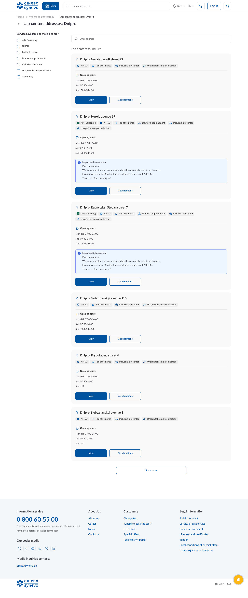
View (91, 100)
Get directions (125, 100)
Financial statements (192, 529)
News (91, 529)
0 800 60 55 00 (37, 520)
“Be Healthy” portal (134, 539)
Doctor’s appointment (33, 58)
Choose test (130, 518)
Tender (184, 539)
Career (92, 523)
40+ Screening (29, 40)
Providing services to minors (196, 550)
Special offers (131, 534)
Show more (151, 470)
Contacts (93, 534)
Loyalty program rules (192, 523)
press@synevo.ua (27, 565)
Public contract (189, 518)
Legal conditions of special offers (199, 545)
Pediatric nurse (29, 52)
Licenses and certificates (194, 534)
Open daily (27, 77)
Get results (129, 529)
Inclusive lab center (32, 64)
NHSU (25, 46)
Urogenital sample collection (36, 70)
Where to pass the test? (137, 523)
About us (93, 518)
